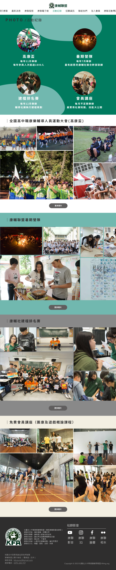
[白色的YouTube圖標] (70, 532)
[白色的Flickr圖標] (103, 532)
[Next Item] (112, 162)
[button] (29, 11)
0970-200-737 (20, 563)
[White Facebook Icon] (92, 532)
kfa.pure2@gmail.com (23, 560)
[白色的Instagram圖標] (81, 532)
